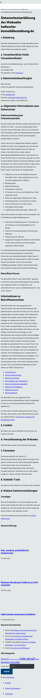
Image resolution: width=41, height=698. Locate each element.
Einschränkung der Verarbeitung (16, 381)
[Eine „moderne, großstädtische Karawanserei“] (9, 545)
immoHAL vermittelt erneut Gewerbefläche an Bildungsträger (19, 638)
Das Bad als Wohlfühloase (20, 648)
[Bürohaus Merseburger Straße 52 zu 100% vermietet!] (9, 577)
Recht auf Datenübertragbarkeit (16, 384)
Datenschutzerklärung (12, 688)
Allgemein (5, 659)
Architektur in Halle (14, 659)
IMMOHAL (10, 677)
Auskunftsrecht (10, 372)
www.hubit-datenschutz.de (17, 97)
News (37, 659)
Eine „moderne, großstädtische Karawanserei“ (15, 552)
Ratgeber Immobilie (10, 662)
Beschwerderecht (11, 393)
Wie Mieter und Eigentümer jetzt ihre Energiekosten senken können (21, 632)
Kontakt (8, 683)
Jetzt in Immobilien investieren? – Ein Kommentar (20, 644)
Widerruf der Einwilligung (13, 387)
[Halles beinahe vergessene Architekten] (9, 609)
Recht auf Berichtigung (13, 375)
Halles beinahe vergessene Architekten (18, 614)
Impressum (19, 73)
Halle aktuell (27, 658)
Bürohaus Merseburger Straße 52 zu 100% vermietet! (19, 584)
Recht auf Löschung (12, 378)
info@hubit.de (10, 94)
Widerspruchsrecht (11, 390)
